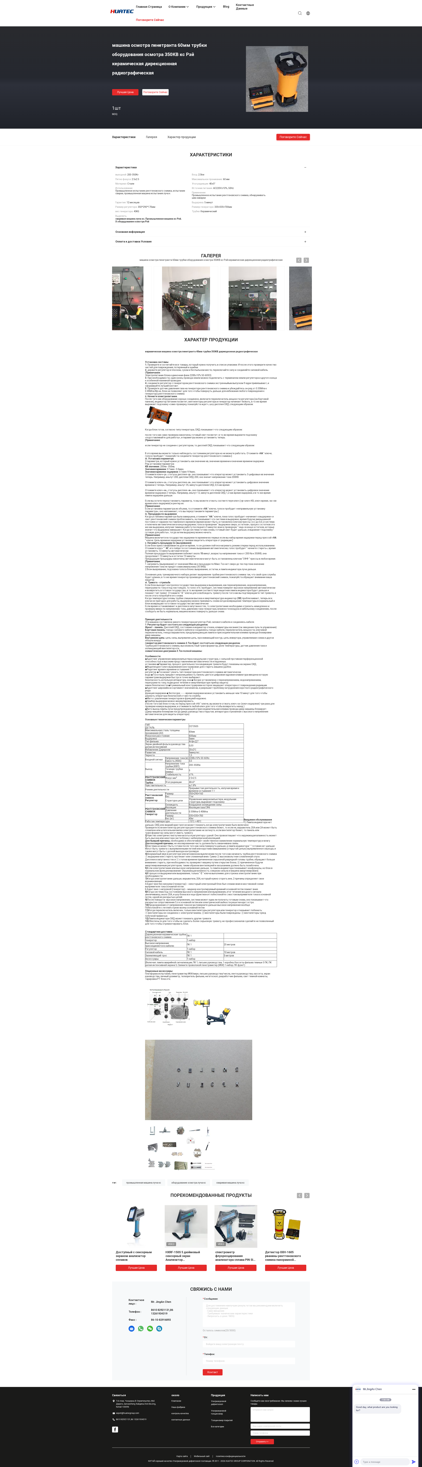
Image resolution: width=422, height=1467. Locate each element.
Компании (176, 1401)
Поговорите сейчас (155, 92)
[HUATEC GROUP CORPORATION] (122, 11)
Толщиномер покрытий (222, 1420)
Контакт (212, 1372)
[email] (132, 1329)
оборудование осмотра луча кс (188, 1182)
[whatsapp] (141, 1329)
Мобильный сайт (202, 1456)
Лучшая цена (125, 92)
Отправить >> (262, 1441)
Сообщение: (211, 1299)
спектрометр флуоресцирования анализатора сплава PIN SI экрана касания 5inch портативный (234, 1259)
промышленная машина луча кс (143, 1182)
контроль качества (180, 1413)
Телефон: (209, 1354)
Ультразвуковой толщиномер (218, 1412)
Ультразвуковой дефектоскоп (218, 1402)
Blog (226, 6)
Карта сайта (182, 1456)
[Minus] (414, 1389)
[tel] (168, 1329)
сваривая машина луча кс (230, 1182)
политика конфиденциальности (230, 1456)
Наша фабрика (178, 1407)
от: (206, 1337)
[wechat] (150, 1329)
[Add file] (356, 1461)
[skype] (159, 1329)
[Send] (413, 1461)
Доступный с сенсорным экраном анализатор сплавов (134, 1255)
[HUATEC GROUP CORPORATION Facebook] (115, 1430)
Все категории (217, 1426)
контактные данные (180, 1420)
